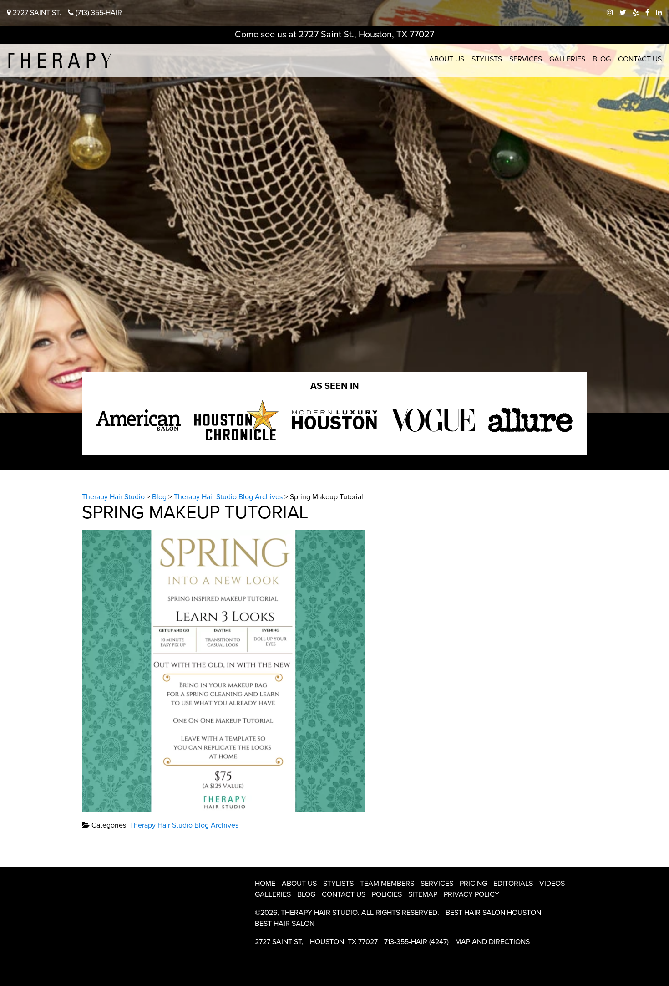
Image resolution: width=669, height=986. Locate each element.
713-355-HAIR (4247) (416, 941)
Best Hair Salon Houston (493, 912)
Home (265, 883)
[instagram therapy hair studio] (610, 12)
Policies (387, 894)
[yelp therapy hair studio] (636, 12)
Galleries (567, 59)
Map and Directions (492, 941)
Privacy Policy (471, 894)
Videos (552, 883)
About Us (446, 59)
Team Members (387, 883)
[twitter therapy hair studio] (622, 12)
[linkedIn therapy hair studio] (659, 12)
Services (525, 59)
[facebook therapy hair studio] (647, 12)
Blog (602, 59)
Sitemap (422, 894)
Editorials (513, 883)
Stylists (486, 59)
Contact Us (640, 59)
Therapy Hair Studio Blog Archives (184, 825)
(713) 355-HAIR (98, 12)
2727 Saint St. (36, 12)
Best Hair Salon (284, 923)
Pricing (473, 883)
